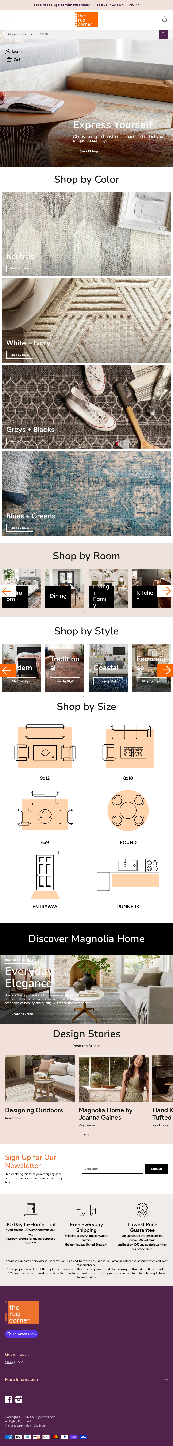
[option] (21, 588)
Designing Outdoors (34, 1110)
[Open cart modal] (164, 19)
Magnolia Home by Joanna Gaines (106, 1113)
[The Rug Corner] (86, 19)
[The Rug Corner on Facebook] (9, 1399)
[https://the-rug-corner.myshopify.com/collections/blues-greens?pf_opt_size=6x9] (86, 493)
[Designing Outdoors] (40, 1078)
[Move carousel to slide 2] (88, 1135)
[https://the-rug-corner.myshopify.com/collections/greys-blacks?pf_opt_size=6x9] (86, 407)
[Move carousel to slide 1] (85, 1135)
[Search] (163, 34)
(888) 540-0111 (16, 1363)
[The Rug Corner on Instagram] (19, 1399)
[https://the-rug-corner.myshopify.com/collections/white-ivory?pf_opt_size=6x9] (86, 320)
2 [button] (90, 613)
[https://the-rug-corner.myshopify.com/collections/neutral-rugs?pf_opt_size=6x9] (86, 234)
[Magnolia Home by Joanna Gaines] (114, 1078)
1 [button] (83, 613)
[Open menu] (7, 19)
